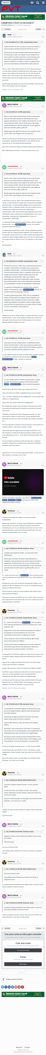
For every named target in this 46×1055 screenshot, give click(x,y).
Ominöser (11, 511)
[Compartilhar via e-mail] (19, 987)
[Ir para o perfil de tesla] (4, 35)
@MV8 (34, 357)
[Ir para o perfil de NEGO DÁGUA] (4, 105)
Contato (27, 1047)
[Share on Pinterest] (22, 987)
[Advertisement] (23, 1021)
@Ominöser (11, 500)
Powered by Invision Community (23, 1052)
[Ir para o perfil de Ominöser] (4, 512)
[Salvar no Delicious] (12, 987)
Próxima (38, 29)
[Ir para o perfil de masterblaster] (4, 167)
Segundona (27, 25)
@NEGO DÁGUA (20, 224)
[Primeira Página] (2, 29)
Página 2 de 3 (23, 29)
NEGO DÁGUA (7, 25)
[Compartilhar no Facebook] (5, 987)
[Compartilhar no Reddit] (15, 987)
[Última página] (43, 29)
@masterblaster (36, 498)
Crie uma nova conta (23, 950)
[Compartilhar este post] (42, 36)
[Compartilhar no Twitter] (2, 987)
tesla (9, 35)
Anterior (7, 29)
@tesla (19, 500)
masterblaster (28, 42)
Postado (15, 36)
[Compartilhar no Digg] (9, 987)
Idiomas (19, 1047)
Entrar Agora (23, 964)
